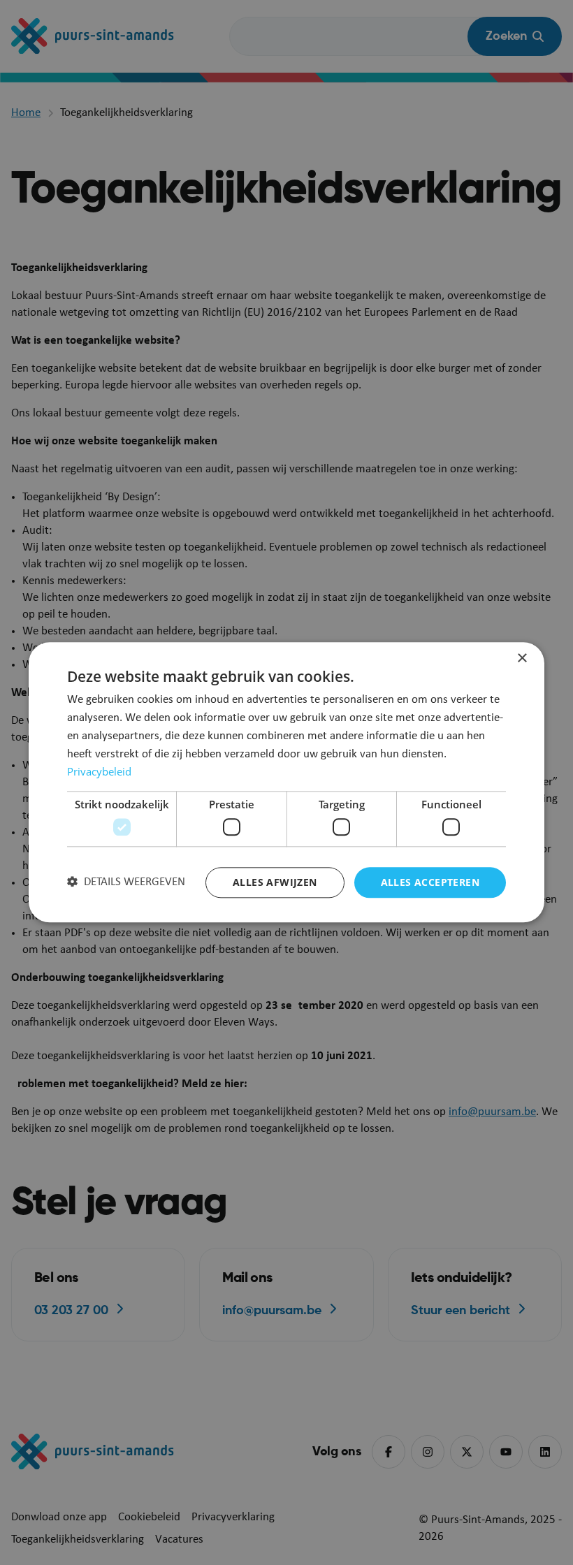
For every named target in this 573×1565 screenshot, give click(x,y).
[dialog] (286, 782)
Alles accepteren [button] (430, 882)
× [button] (521, 658)
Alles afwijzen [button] (275, 882)
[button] (126, 882)
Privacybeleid (99, 772)
